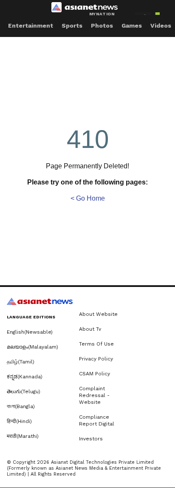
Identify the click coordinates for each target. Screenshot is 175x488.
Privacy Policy (96, 359)
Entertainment (30, 25)
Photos (102, 25)
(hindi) (19, 421)
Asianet (40, 301)
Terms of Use (96, 344)
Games (131, 25)
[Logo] (87, 9)
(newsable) (30, 332)
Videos (160, 25)
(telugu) (23, 391)
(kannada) (24, 377)
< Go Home (88, 198)
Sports (72, 25)
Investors (91, 439)
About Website (98, 314)
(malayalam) (32, 347)
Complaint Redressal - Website (94, 395)
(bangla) (21, 406)
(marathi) (23, 436)
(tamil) (20, 362)
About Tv (90, 329)
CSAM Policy (94, 374)
